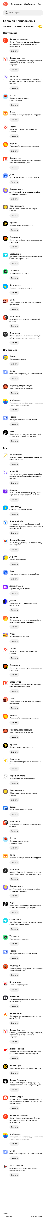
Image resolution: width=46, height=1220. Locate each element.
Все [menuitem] (39, 4)
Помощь (6, 1213)
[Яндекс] (5, 4)
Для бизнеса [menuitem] (29, 4)
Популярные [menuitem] (16, 4)
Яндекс (40, 1216)
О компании (7, 1216)
